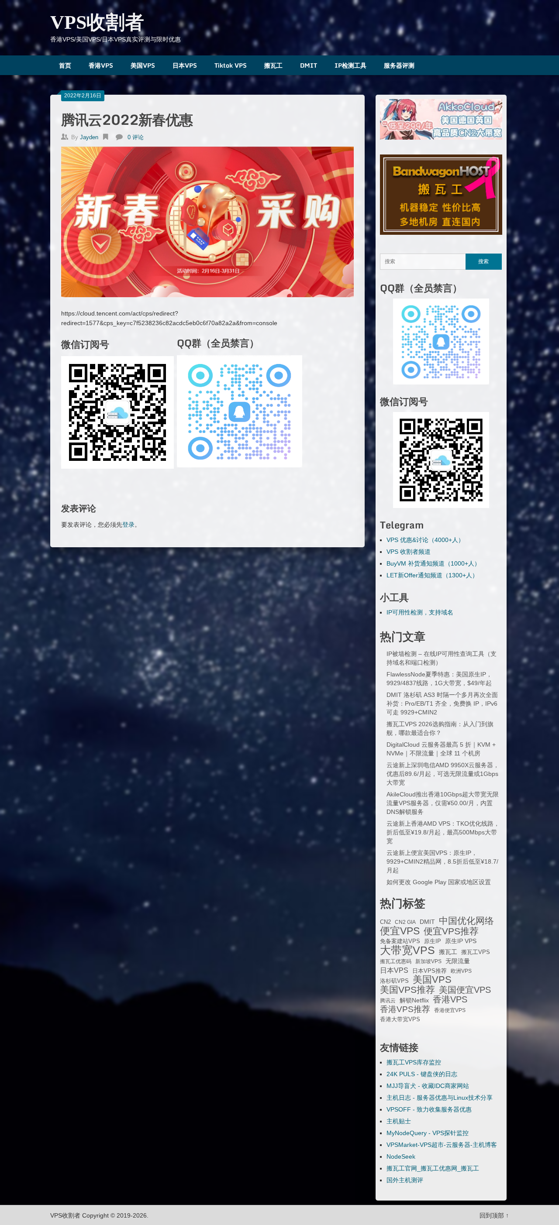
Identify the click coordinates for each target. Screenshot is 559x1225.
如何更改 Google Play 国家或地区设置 (438, 881)
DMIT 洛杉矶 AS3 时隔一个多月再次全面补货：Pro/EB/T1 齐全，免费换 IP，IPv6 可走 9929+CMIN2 (442, 703)
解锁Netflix (414, 1000)
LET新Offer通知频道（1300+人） (432, 575)
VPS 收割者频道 (408, 551)
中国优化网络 (466, 920)
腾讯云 (388, 1001)
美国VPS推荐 (407, 989)
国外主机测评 (404, 1180)
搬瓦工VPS (475, 952)
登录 (128, 524)
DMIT (308, 65)
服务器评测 (399, 65)
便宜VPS (400, 930)
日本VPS (185, 65)
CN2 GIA (405, 922)
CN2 (385, 922)
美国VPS (143, 65)
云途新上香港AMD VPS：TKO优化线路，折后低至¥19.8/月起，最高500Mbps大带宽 (443, 832)
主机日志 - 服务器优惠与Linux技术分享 (439, 1097)
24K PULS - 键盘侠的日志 (421, 1074)
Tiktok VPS (230, 65)
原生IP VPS (460, 940)
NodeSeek (400, 1156)
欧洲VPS (461, 971)
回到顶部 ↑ (494, 1215)
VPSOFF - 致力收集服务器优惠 (429, 1109)
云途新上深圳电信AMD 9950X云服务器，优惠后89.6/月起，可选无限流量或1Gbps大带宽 (442, 774)
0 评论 (136, 137)
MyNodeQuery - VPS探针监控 (427, 1132)
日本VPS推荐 (429, 971)
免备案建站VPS (400, 941)
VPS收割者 (97, 22)
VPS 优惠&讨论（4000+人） (425, 539)
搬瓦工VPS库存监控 (413, 1062)
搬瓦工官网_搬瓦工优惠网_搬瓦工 (432, 1168)
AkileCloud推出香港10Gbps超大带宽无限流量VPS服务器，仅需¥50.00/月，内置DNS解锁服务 (442, 803)
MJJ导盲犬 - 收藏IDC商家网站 (427, 1085)
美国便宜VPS (465, 989)
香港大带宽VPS (400, 1019)
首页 (65, 65)
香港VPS (101, 65)
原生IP (432, 941)
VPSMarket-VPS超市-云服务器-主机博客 (441, 1144)
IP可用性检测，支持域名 (419, 612)
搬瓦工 (273, 65)
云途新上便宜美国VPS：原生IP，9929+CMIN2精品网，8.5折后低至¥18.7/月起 (442, 861)
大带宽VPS (407, 950)
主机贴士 (398, 1121)
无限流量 (457, 960)
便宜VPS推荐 (451, 931)
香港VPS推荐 (405, 1009)
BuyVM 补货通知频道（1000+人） (433, 563)
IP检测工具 (350, 65)
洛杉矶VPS (394, 981)
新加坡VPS (428, 961)
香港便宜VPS (450, 1010)
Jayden (89, 137)
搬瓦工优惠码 (395, 961)
